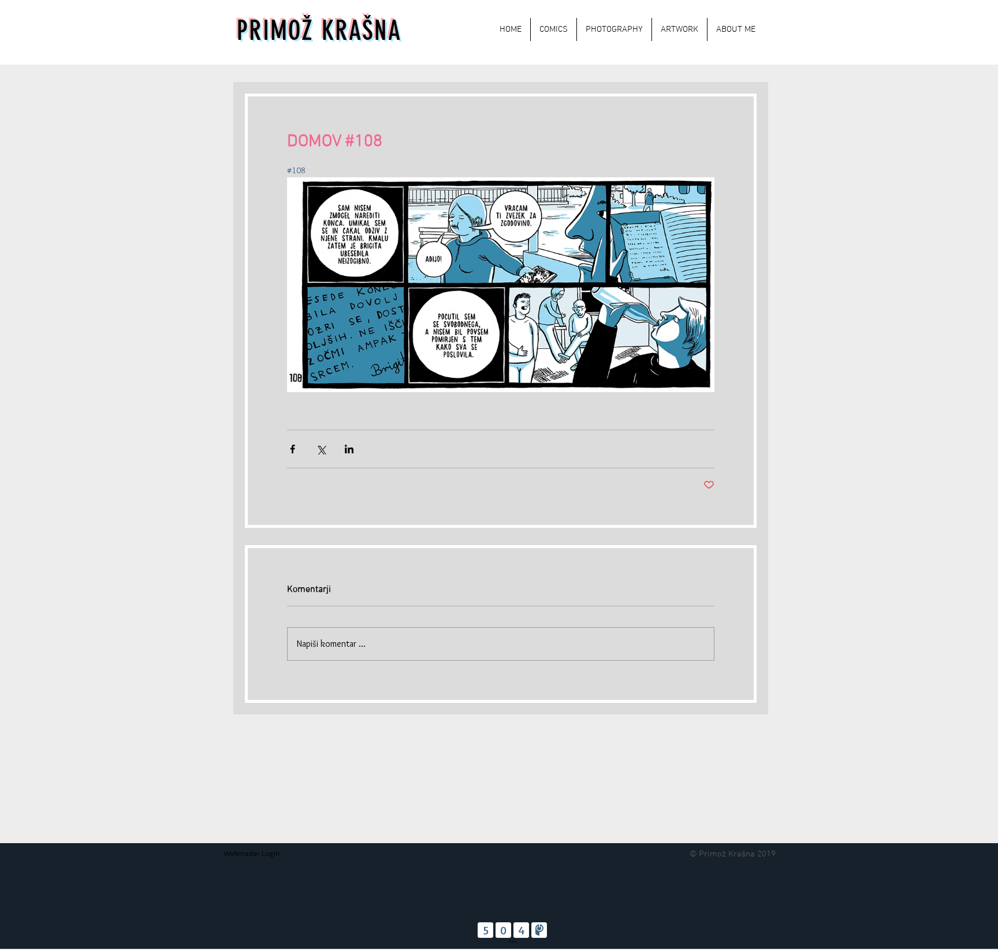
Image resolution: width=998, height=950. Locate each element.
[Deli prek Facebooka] (292, 449)
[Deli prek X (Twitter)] (320, 449)
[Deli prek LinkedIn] (349, 449)
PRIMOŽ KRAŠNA (319, 31)
